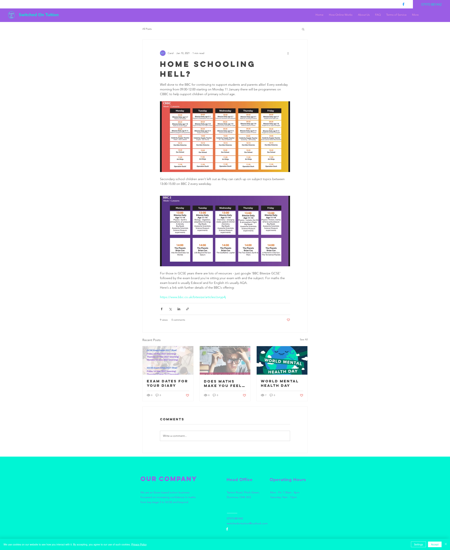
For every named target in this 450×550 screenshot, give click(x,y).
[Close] (446, 544)
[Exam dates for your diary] (168, 360)
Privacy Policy (139, 544)
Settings (418, 544)
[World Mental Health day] (282, 360)
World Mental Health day (280, 383)
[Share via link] (187, 309)
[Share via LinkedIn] (179, 309)
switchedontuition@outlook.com (247, 523)
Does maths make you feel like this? (223, 383)
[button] (303, 29)
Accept (435, 544)
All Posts (147, 28)
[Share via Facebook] (161, 309)
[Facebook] (403, 4)
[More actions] (288, 53)
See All (304, 339)
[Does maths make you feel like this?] (225, 360)
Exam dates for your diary (167, 383)
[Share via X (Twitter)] (170, 309)
